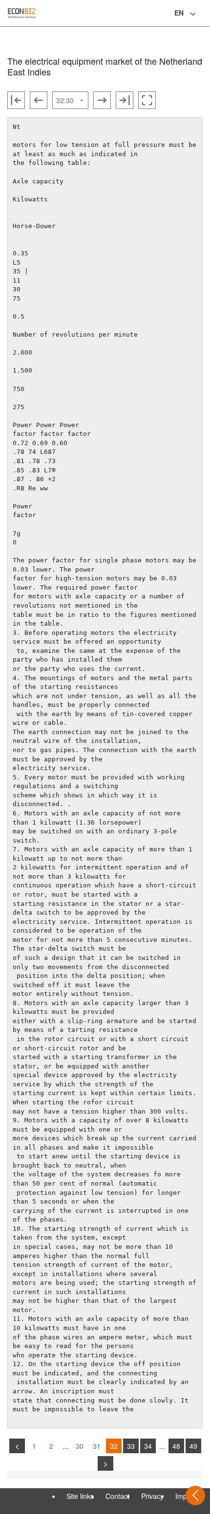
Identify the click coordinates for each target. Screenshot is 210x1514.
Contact (117, 1496)
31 (97, 1446)
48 (176, 1446)
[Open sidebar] (195, 1495)
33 (131, 1446)
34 (148, 1446)
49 (193, 1446)
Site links (80, 1496)
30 (80, 1446)
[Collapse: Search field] (202, 14)
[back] (17, 1446)
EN (179, 13)
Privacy (152, 1496)
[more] (105, 1463)
